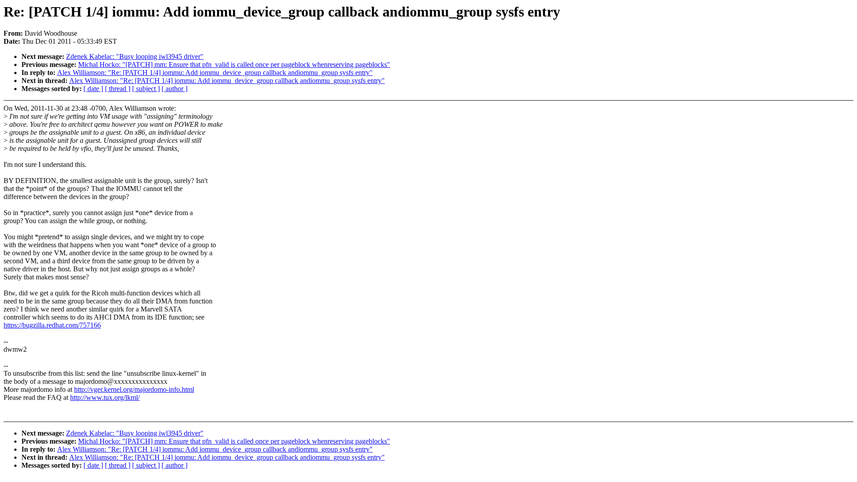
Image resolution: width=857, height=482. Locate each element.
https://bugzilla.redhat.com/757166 (52, 325)
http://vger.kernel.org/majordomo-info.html (134, 389)
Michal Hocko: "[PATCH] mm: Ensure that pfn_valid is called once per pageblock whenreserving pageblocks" (234, 64)
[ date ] (93, 88)
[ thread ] (117, 88)
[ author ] (174, 88)
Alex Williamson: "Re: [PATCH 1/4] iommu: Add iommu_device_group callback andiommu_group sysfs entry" (215, 72)
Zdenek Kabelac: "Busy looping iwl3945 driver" (135, 56)
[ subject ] (146, 88)
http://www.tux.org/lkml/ (105, 397)
